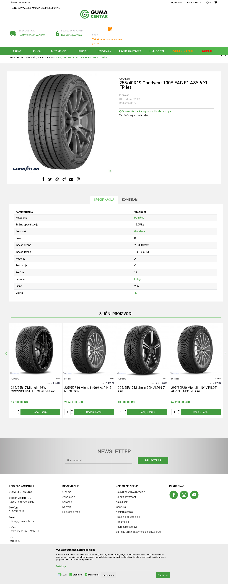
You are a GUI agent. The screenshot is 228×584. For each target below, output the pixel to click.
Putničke (124, 95)
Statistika (77, 574)
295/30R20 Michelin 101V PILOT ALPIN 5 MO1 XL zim (194, 389)
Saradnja (67, 501)
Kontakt (66, 506)
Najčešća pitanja (71, 511)
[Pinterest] (78, 179)
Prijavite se (153, 460)
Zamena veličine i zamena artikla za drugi (138, 531)
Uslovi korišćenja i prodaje (130, 492)
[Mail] (71, 179)
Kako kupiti (122, 501)
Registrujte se (194, 2)
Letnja (137, 279)
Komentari (130, 199)
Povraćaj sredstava (127, 526)
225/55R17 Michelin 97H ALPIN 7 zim (141, 389)
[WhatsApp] (57, 179)
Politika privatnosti (126, 497)
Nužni (64, 574)
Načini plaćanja (124, 511)
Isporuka (121, 506)
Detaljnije (61, 566)
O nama (66, 492)
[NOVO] (110, 29)
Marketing (93, 574)
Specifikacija (104, 199)
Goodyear (140, 231)
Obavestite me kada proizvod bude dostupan (146, 111)
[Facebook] (43, 179)
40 (135, 292)
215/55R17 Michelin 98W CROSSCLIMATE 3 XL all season (33, 389)
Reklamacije (122, 521)
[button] (209, 59)
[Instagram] (184, 494)
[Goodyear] (26, 168)
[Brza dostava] (13, 33)
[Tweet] (50, 179)
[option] (35, 370)
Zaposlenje (68, 497)
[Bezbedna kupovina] (57, 33)
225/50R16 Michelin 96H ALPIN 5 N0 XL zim (87, 389)
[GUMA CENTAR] (94, 14)
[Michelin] (14, 373)
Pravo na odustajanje (128, 516)
